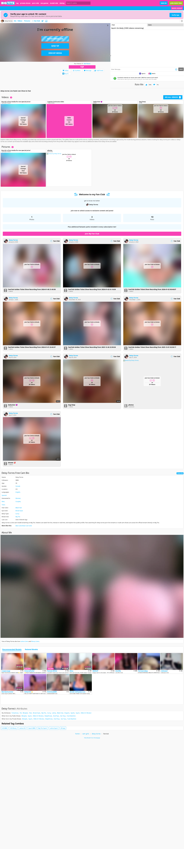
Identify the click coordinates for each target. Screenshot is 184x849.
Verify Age (175, 15)
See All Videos (172, 97)
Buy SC (67, 74)
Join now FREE (176, 3)
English (18, 492)
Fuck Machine (71, 716)
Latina (54, 713)
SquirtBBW (31, 728)
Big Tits (18, 517)
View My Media (55, 53)
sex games (44, 3)
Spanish (4, 495)
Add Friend (100, 70)
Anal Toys (56, 716)
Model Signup (177, 8)
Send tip (55, 46)
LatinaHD (22, 728)
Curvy (17, 514)
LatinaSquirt (54, 728)
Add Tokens (87, 63)
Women (18, 498)
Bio (15, 21)
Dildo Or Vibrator (86, 713)
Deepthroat (48, 716)
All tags (63, 728)
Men (3, 501)
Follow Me (180, 473)
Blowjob (25, 713)
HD (21, 713)
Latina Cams (24, 641)
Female (18, 486)
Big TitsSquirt (42, 728)
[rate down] (154, 85)
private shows (25, 3)
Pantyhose (15, 713)
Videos (20, 21)
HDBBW (4, 728)
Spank (73, 713)
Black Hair (19, 508)
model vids (54, 3)
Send (181, 69)
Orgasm (66, 713)
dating (62, 3)
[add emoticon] (176, 69)
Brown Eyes (19, 511)
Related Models (31, 649)
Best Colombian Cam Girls (24, 526)
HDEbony (13, 728)
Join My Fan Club (92, 234)
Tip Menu (77, 70)
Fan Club (37, 21)
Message (88, 70)
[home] (8, 3)
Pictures (27, 21)
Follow (66, 70)
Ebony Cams (35, 641)
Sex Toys (63, 716)
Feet (30, 713)
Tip (82, 66)
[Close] (182, 21)
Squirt (78, 713)
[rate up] (146, 85)
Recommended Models (12, 649)
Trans (3, 505)
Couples (18, 501)
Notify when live (55, 39)
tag (17, 3)
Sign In (164, 3)
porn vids (35, 3)
